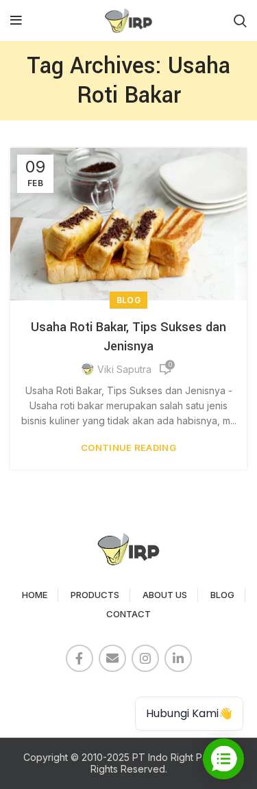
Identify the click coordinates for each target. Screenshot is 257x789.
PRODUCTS (95, 594)
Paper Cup (41, 695)
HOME (34, 594)
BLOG (222, 594)
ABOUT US (165, 594)
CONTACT (128, 613)
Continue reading (128, 447)
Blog (128, 300)
